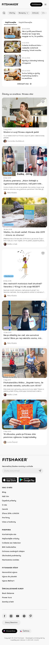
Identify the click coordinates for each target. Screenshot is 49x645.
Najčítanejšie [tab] (10, 22)
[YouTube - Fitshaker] (17, 616)
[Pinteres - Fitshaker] (30, 616)
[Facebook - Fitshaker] (4, 616)
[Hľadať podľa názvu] (4, 13)
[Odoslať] (40, 471)
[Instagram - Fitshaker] (11, 616)
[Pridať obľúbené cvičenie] (18, 29)
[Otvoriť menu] (45, 4)
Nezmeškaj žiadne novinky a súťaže (17, 466)
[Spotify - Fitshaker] (24, 616)
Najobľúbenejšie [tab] (25, 22)
